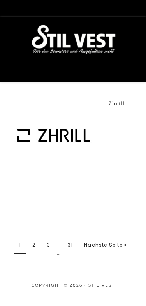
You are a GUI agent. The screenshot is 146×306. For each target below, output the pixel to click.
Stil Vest (73, 51)
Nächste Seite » (105, 244)
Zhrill (117, 103)
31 (70, 244)
